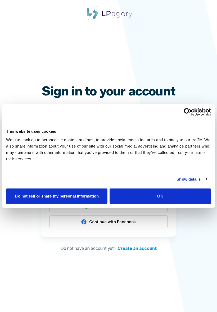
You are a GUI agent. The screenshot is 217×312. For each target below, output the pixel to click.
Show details (189, 179)
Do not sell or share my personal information (56, 196)
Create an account (137, 248)
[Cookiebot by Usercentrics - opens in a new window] (188, 112)
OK (160, 196)
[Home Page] (108, 13)
